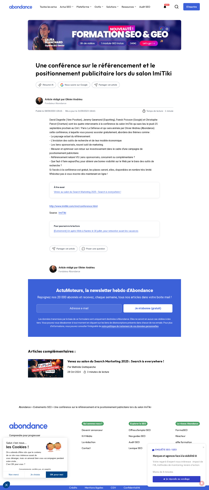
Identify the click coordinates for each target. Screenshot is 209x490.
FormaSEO (181, 430)
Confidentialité (132, 487)
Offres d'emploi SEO (140, 430)
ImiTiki (62, 212)
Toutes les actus (48, 6)
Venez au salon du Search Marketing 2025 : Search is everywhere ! (87, 192)
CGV (113, 487)
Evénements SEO (42, 407)
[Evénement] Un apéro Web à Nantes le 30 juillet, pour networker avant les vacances (96, 231)
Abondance (25, 407)
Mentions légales (94, 487)
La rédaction (88, 442)
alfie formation (183, 442)
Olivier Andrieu (73, 99)
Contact (86, 448)
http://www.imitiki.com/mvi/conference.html (73, 206)
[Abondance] (20, 7)
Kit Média (87, 436)
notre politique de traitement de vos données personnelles (130, 326)
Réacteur (180, 436)
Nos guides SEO (137, 436)
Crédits (73, 487)
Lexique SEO (135, 448)
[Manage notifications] (201, 483)
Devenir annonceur (92, 430)
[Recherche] (176, 6)
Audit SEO (144, 6)
